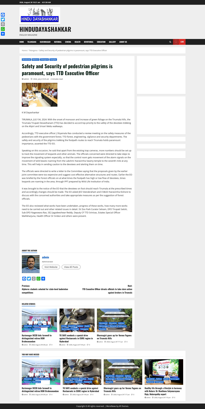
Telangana (31, 41)
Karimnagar (45, 41)
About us (123, 41)
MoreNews (111, 406)
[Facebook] (2, 14)
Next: (107, 289)
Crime (64, 326)
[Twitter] (2, 19)
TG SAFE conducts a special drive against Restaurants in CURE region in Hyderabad (76, 338)
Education (101, 41)
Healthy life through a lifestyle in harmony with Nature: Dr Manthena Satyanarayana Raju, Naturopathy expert (163, 391)
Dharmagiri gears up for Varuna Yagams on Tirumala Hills (114, 337)
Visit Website (50, 267)
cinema (68, 41)
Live (182, 41)
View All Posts (71, 267)
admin (26, 79)
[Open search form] (170, 42)
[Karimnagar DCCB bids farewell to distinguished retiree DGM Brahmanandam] (39, 320)
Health (77, 41)
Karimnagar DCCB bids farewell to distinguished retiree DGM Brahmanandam (37, 338)
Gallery (112, 41)
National (58, 41)
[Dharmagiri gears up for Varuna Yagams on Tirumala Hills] (114, 320)
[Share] (2, 33)
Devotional (88, 41)
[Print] (2, 24)
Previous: (45, 289)
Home (21, 41)
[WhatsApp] (2, 29)
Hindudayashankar (45, 29)
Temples (53, 59)
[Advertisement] (161, 75)
